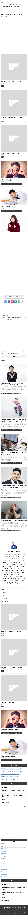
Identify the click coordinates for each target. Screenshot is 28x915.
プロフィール (5, 592)
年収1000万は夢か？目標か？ (14, 909)
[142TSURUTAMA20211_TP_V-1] (15, 301)
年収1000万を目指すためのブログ (14, 6)
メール (3, 341)
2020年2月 (4, 874)
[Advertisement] (14, 37)
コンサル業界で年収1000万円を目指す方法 (11, 117)
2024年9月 (4, 843)
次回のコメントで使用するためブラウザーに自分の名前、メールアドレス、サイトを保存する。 (14, 352)
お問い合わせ (5, 601)
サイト (3, 346)
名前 (3, 336)
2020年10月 (4, 856)
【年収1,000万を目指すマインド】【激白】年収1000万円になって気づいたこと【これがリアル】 (13, 420)
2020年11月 (4, 853)
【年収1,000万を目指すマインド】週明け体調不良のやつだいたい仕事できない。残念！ (14, 521)
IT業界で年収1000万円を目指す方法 (10, 153)
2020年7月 (4, 861)
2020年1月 (3, 876)
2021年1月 (3, 848)
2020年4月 (4, 869)
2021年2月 (3, 846)
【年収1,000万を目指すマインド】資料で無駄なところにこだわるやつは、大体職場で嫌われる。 (14, 384)
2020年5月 (4, 866)
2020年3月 (4, 871)
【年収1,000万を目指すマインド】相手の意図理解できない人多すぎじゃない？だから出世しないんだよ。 (14, 487)
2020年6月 (4, 864)
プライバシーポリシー (7, 598)
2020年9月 (4, 859)
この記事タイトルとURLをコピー (15, 297)
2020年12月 (4, 851)
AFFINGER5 (18, 913)
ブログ (3, 595)
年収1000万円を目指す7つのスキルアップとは (12, 180)
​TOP (3, 589)
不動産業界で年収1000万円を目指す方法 (11, 82)
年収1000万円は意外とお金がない (9, 207)
